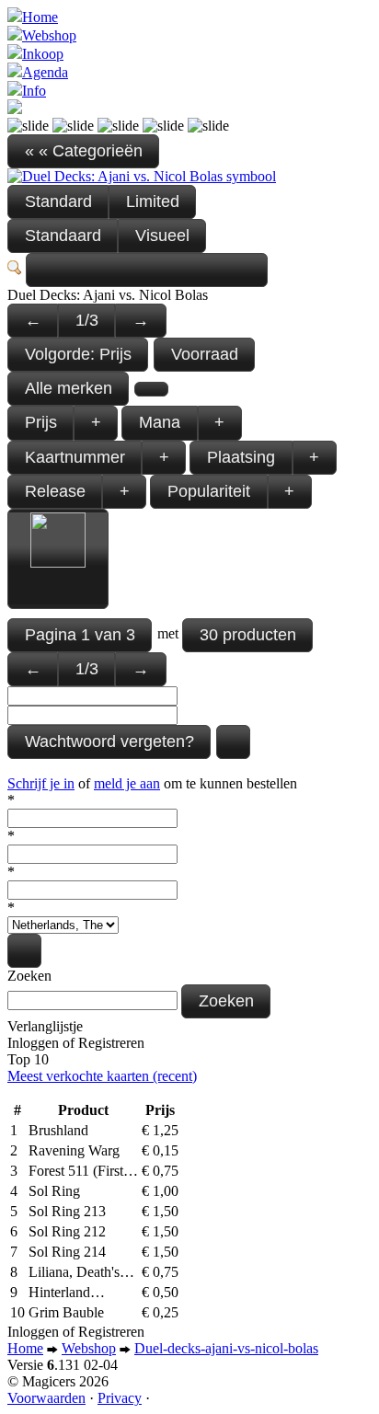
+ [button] (96, 422)
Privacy (120, 1398)
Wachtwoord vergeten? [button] (109, 741)
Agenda (45, 72)
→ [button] (140, 320)
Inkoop (42, 54)
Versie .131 (62, 1365)
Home (40, 17)
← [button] (33, 320)
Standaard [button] (63, 235)
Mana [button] (159, 422)
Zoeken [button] (226, 1001)
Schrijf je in (41, 783)
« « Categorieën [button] (84, 151)
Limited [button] (152, 201)
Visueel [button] (162, 235)
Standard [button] (58, 201)
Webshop (49, 35)
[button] (147, 270)
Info (34, 90)
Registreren (111, 1043)
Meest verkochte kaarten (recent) (102, 1076)
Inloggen (33, 1043)
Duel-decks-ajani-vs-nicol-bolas (226, 1348)
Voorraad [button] (204, 354)
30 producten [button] (248, 635)
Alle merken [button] (68, 388)
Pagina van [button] (80, 635)
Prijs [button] (41, 422)
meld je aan (127, 783)
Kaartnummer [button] (75, 457)
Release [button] (55, 491)
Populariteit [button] (208, 491)
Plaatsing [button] (241, 457)
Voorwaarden (46, 1398)
